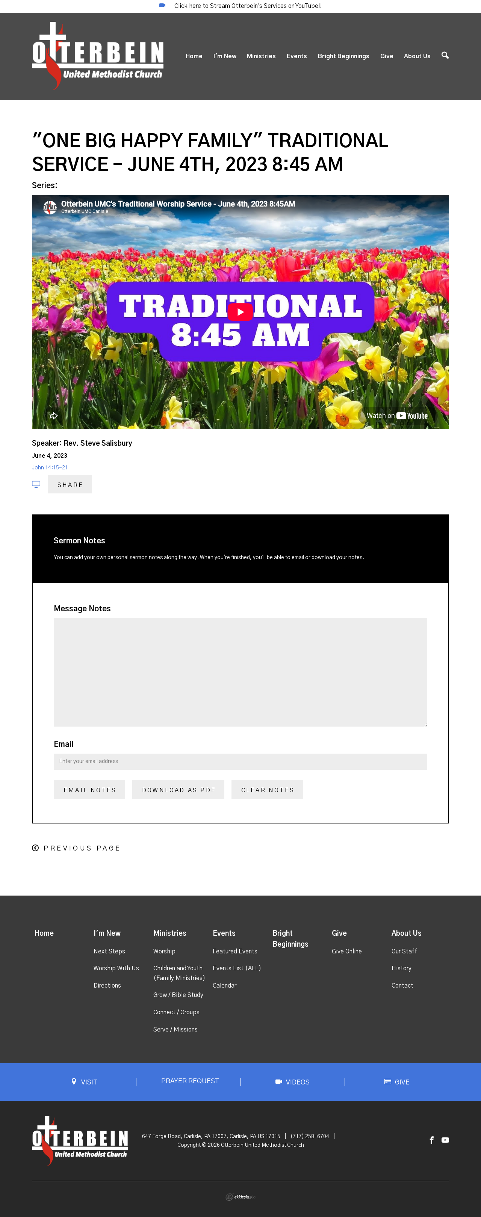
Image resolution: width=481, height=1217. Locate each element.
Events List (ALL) (237, 968)
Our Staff (404, 952)
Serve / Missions (175, 1030)
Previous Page (82, 848)
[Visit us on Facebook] (432, 1140)
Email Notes (90, 790)
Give (386, 56)
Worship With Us (116, 968)
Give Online (347, 952)
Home (194, 56)
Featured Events (235, 952)
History (401, 968)
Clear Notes (268, 790)
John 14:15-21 (50, 468)
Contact (402, 986)
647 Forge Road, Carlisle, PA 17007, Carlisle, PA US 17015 (211, 1136)
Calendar (224, 986)
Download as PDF (179, 790)
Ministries (261, 56)
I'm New (224, 56)
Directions (107, 986)
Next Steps (109, 952)
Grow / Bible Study (178, 995)
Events (297, 56)
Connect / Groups (176, 1012)
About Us (417, 56)
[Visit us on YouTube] (445, 1140)
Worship (164, 952)
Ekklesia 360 (240, 1197)
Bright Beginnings (343, 56)
